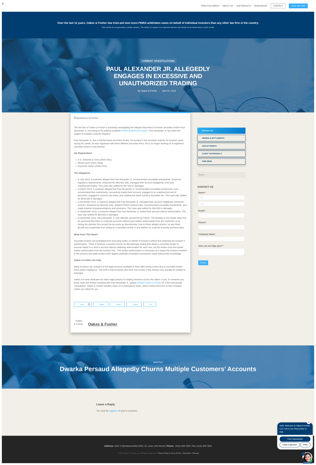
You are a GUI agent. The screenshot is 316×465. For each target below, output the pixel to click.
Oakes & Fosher (149, 90)
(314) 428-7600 (182, 446)
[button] (221, 131)
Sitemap (195, 453)
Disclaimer (187, 453)
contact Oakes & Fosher (149, 282)
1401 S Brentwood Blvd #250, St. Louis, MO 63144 (139, 446)
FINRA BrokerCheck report (134, 130)
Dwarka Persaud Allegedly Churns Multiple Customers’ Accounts (158, 367)
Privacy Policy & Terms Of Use (169, 453)
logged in (113, 411)
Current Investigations (158, 60)
